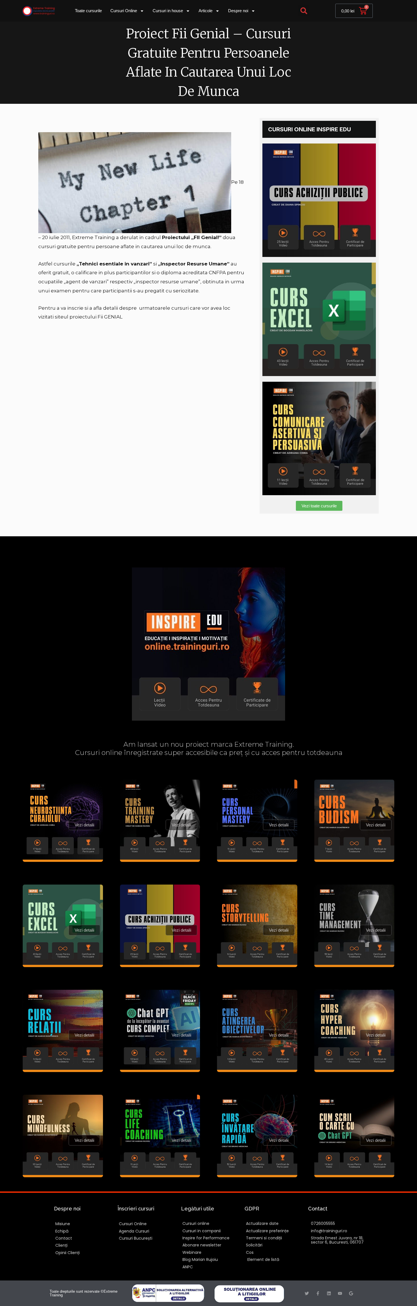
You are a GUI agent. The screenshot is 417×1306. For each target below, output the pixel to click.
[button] (303, 10)
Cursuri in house (168, 10)
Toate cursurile (88, 10)
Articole (205, 10)
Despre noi (238, 10)
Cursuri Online (123, 10)
